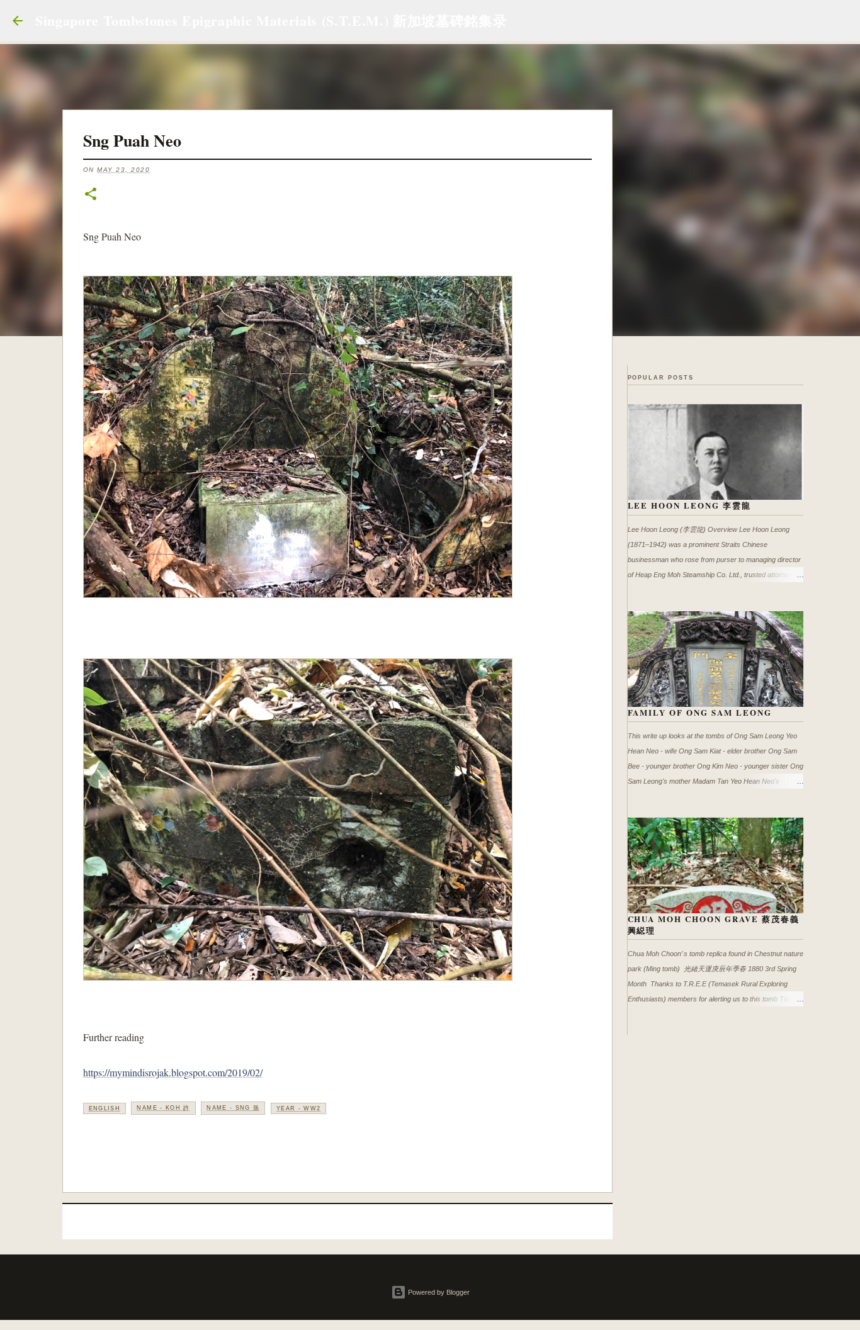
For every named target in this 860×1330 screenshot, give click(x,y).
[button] (90, 194)
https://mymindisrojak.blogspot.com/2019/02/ (173, 1072)
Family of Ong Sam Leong (700, 712)
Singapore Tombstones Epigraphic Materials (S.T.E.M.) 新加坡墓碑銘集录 (271, 20)
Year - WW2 (298, 1108)
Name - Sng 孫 (233, 1108)
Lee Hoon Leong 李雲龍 (690, 505)
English (104, 1108)
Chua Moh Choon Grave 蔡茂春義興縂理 (714, 924)
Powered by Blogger (438, 1292)
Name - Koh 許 (163, 1108)
